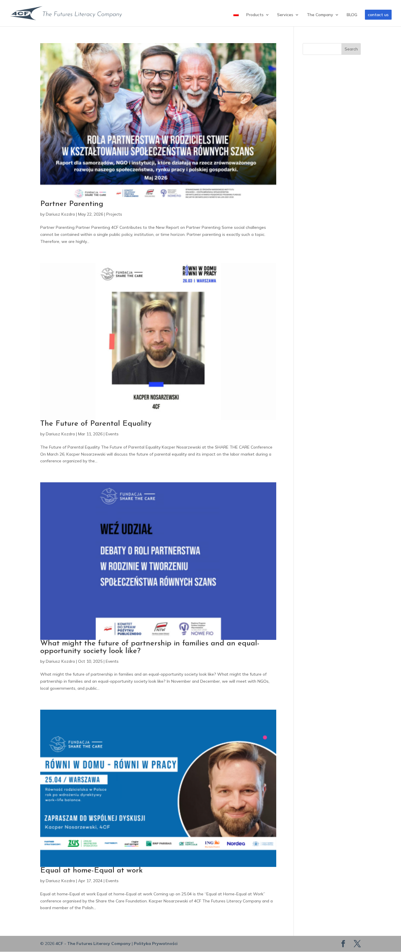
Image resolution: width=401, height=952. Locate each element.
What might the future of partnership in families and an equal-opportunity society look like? (150, 647)
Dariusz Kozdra (60, 214)
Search (351, 49)
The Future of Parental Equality (95, 424)
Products (255, 15)
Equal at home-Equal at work (91, 871)
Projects (114, 214)
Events (112, 434)
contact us (378, 14)
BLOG (352, 15)
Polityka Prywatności (156, 943)
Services (285, 15)
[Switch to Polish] (236, 19)
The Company (320, 15)
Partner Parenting (71, 204)
